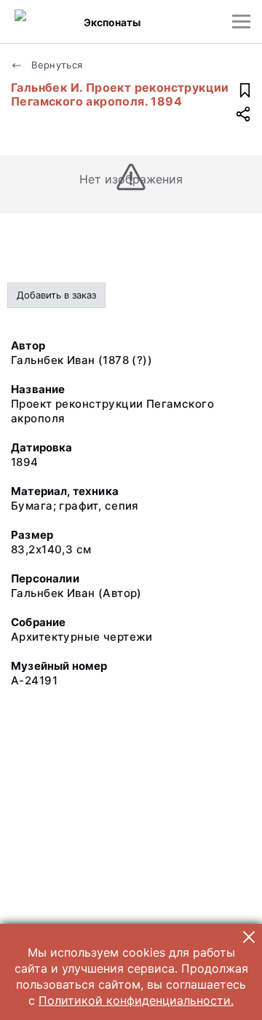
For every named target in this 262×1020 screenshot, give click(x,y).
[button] (249, 937)
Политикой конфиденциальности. (136, 1000)
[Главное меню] (241, 21)
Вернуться (55, 65)
